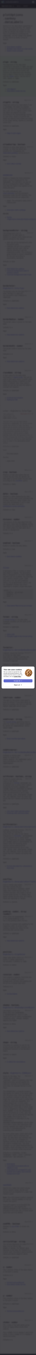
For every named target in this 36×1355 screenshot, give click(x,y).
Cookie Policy (17, 676)
